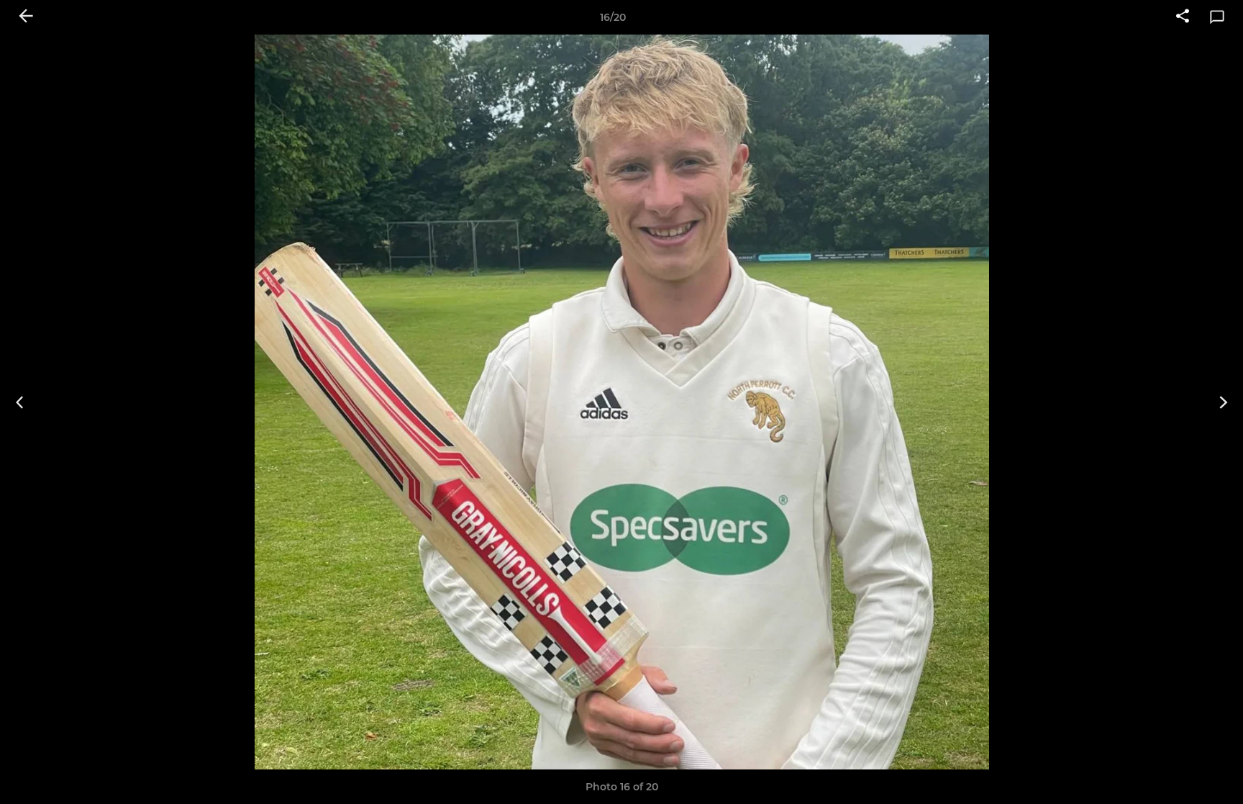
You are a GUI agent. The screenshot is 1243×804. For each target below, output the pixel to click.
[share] (1182, 17)
